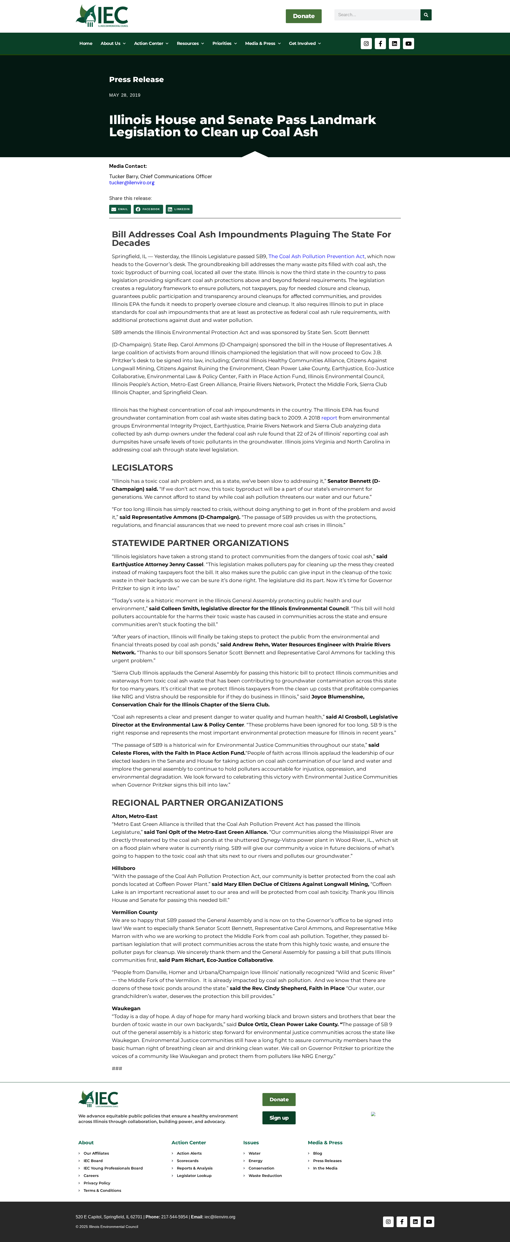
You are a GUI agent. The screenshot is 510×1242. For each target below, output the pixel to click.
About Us (110, 43)
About (86, 1143)
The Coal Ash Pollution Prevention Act (317, 256)
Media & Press (260, 43)
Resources (188, 43)
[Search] (426, 14)
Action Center (148, 43)
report (329, 418)
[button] (120, 209)
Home (85, 43)
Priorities (222, 43)
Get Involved (302, 43)
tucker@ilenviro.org (132, 182)
